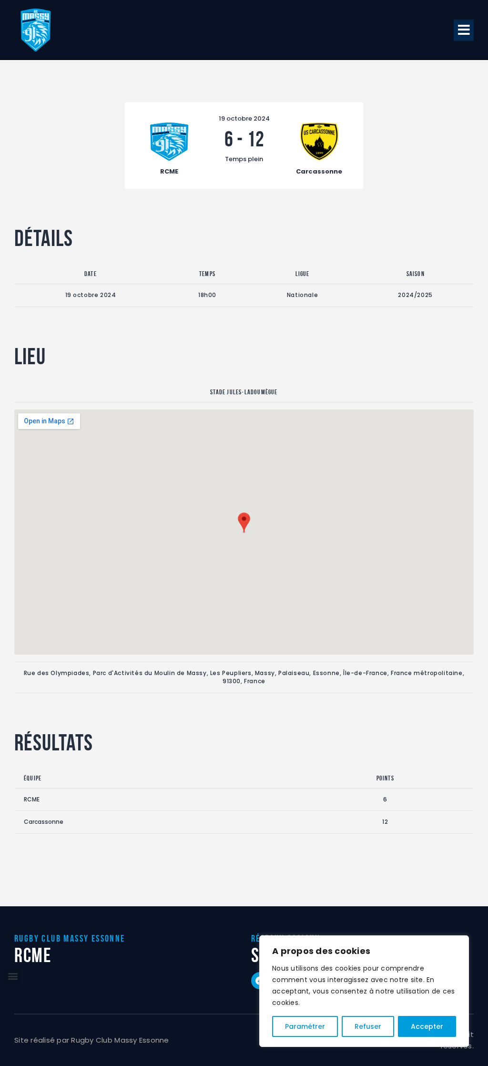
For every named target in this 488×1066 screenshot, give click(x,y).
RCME (32, 799)
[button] (464, 30)
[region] (364, 991)
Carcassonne (43, 822)
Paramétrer (305, 1026)
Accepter (427, 1026)
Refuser (368, 1026)
